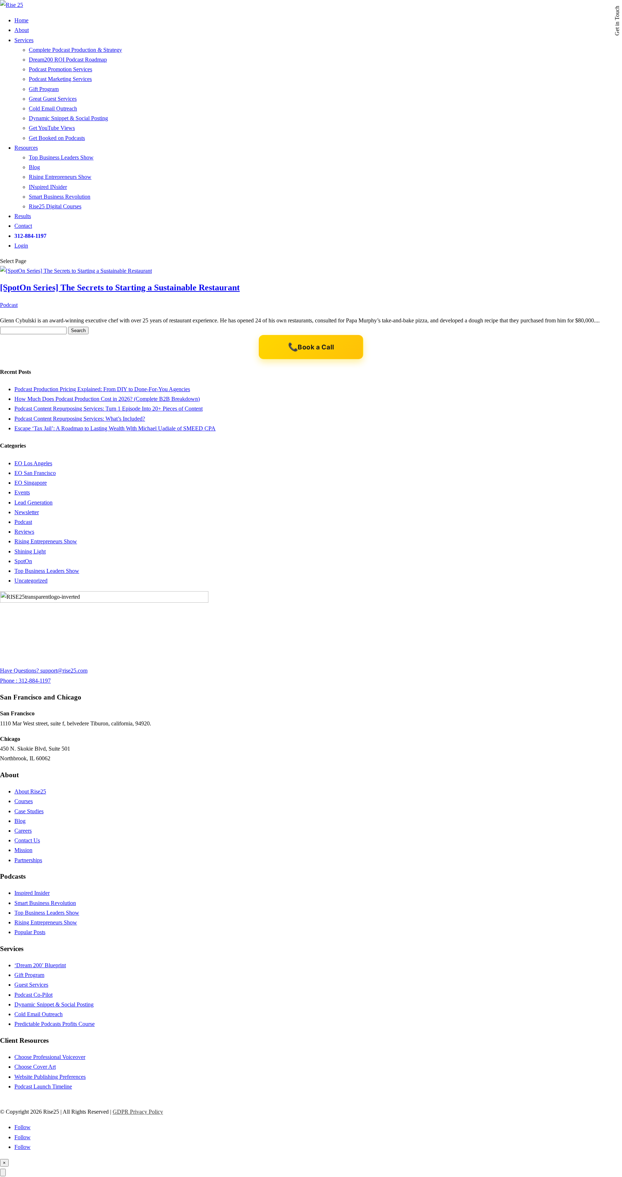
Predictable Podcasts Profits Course (54, 1024)
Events (22, 492)
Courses (23, 801)
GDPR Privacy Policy (138, 1112)
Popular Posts (29, 932)
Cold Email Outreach (53, 108)
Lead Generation (33, 502)
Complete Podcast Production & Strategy (75, 50)
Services (23, 40)
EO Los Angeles (33, 463)
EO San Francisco (35, 473)
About (21, 30)
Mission (23, 850)
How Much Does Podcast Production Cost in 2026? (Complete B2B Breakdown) (107, 399)
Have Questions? (20, 670)
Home (21, 20)
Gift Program (44, 89)
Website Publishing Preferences (50, 1077)
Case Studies (29, 811)
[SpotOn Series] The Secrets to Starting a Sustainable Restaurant (120, 287)
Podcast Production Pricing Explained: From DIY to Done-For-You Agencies (102, 389)
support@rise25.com (63, 670)
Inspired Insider (32, 893)
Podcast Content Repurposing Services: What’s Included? (79, 419)
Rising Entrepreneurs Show (60, 177)
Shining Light (30, 551)
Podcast (9, 305)
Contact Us (27, 840)
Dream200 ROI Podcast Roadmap (68, 59)
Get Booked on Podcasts (57, 138)
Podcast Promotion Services (60, 69)
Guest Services (31, 985)
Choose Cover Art (35, 1067)
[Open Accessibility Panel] (3, 1172)
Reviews (24, 532)
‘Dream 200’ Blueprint (40, 965)
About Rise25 (30, 791)
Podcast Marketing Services (60, 79)
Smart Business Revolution (59, 197)
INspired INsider (48, 187)
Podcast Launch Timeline (43, 1086)
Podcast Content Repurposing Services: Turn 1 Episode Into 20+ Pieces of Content (108, 409)
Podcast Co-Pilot (33, 995)
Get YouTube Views (52, 128)
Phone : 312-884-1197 (25, 681)
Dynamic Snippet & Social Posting (68, 118)
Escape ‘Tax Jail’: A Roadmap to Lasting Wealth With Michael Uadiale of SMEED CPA (115, 428)
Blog (34, 167)
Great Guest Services (53, 99)
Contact (23, 226)
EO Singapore (30, 483)
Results (22, 216)
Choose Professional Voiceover (49, 1057)
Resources (26, 148)
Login (21, 246)
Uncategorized (31, 581)
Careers (23, 831)
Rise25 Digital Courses (55, 206)
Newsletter (26, 512)
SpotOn (23, 561)
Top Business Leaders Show (61, 157)
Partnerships (28, 860)
